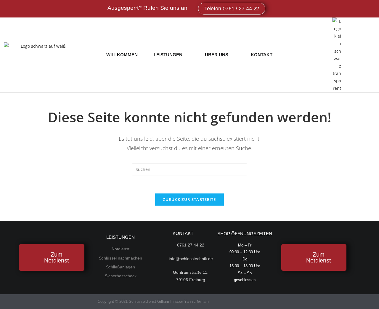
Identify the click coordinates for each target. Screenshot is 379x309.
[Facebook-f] (217, 301)
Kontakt (261, 54)
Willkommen (122, 54)
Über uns (216, 54)
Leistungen (168, 54)
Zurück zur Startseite (189, 199)
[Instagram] (228, 301)
